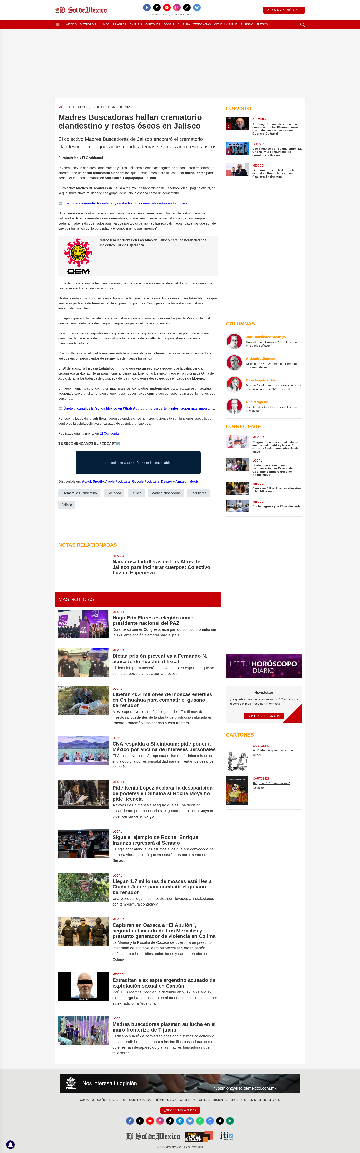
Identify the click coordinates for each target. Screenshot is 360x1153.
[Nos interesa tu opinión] (180, 1083)
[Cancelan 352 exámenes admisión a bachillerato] (237, 488)
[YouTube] (167, 7)
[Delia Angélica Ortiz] (234, 384)
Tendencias (202, 24)
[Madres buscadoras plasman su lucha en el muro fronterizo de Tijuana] (83, 1038)
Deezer (166, 481)
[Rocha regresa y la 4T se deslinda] (237, 506)
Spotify (98, 481)
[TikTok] (187, 7)
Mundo (104, 24)
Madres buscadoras (166, 493)
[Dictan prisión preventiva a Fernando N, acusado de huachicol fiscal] (83, 664)
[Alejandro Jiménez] (234, 362)
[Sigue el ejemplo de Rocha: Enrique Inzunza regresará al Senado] (83, 848)
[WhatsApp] (200, 1121)
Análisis (136, 24)
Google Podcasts (145, 481)
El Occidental (110, 433)
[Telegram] (180, 1121)
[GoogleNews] (210, 1121)
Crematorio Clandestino (79, 493)
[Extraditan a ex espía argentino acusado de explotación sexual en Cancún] (83, 991)
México (71, 24)
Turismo (247, 24)
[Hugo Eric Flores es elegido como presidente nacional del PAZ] (83, 626)
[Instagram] (177, 7)
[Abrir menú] (58, 25)
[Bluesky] (197, 7)
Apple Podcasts (117, 481)
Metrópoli (88, 24)
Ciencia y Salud (226, 24)
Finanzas (119, 24)
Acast (86, 481)
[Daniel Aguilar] (234, 406)
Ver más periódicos (284, 10)
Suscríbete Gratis (264, 716)
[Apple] (220, 1121)
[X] (157, 7)
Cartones (152, 24)
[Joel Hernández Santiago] (234, 341)
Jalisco (136, 493)
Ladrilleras (198, 493)
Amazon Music (187, 481)
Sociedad (114, 493)
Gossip (169, 24)
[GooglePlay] (230, 1121)
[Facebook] (147, 7)
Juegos (262, 24)
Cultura (184, 24)
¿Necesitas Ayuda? (180, 1110)
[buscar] (302, 24)
